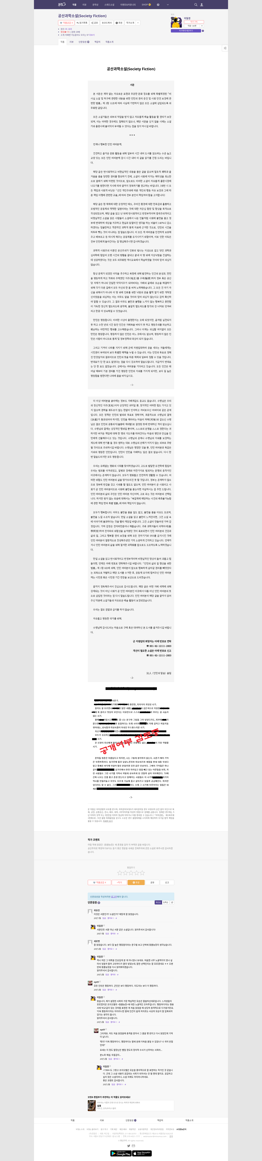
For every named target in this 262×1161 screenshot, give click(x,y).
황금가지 (123, 1140)
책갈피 (97, 41)
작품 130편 (192, 26)
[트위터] (128, 1145)
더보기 (92, 35)
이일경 (187, 18)
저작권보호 (170, 1129)
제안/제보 (123, 1129)
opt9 (96, 981)
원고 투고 (104, 1129)
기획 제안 (113, 1129)
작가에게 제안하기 (186, 30)
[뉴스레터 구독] (133, 1145)
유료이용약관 (143, 1129)
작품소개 (109, 41)
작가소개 (130, 22)
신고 (167, 882)
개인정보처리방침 (157, 1129)
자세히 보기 (108, 821)
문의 (171, 1136)
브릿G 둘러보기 (92, 1129)
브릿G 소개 (80, 1129)
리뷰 (72, 41)
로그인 (114, 896)
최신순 (158, 902)
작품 (62, 41)
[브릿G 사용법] (158, 4)
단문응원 (84, 41)
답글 (104, 918)
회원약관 (132, 1129)
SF (66, 29)
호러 (70, 29)
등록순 (165, 902)
